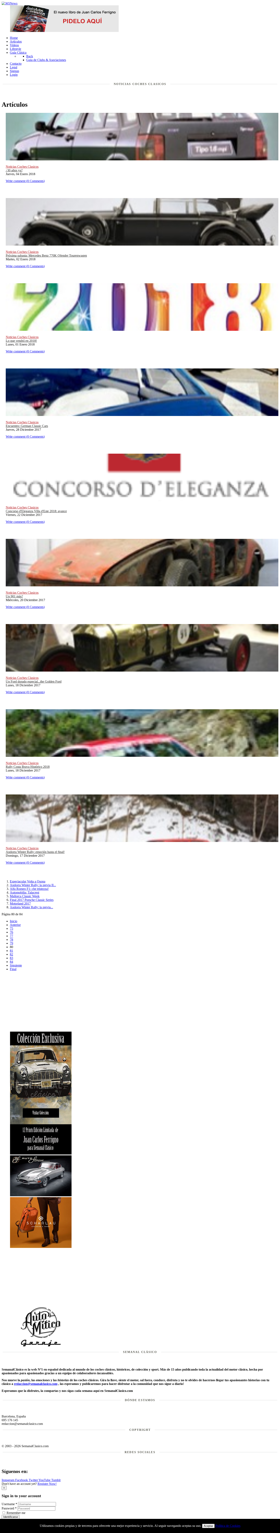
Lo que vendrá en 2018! (21, 340)
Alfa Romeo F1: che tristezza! (29, 889)
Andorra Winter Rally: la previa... (31, 907)
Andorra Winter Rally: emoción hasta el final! (35, 852)
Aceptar (208, 1525)
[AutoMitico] (41, 1346)
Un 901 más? (14, 596)
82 (11, 954)
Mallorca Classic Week (25, 896)
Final (13, 969)
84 (11, 961)
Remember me (16, 1513)
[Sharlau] (41, 1247)
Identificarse (10, 1516)
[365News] (9, 3)
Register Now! (47, 1483)
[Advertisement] (144, 1003)
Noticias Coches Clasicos (22, 166)
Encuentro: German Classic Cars (27, 426)
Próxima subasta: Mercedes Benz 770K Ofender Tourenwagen (46, 255)
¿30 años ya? (14, 170)
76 (11, 932)
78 (11, 939)
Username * (9, 1504)
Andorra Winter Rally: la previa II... (33, 885)
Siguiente (16, 965)
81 (11, 950)
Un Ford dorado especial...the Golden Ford (33, 681)
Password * (9, 1508)
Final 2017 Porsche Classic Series (31, 900)
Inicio (13, 921)
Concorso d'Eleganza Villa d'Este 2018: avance (36, 511)
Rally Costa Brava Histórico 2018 (28, 766)
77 (11, 936)
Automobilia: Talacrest (24, 892)
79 (11, 943)
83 (11, 958)
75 (11, 928)
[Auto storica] (41, 1195)
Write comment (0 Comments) (25, 181)
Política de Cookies (227, 1525)
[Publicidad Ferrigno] (41, 1153)
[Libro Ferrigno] (64, 31)
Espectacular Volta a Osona (27, 881)
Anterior (15, 925)
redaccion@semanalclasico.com (35, 1384)
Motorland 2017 (20, 903)
